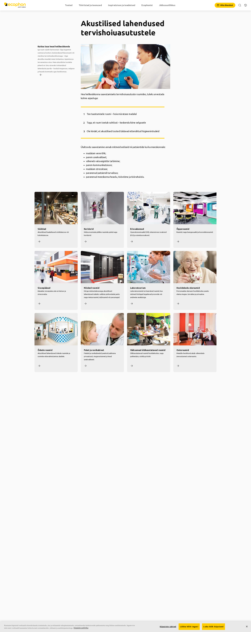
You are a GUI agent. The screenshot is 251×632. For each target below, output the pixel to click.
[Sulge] (247, 626)
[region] (125, 627)
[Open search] (239, 5)
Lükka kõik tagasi (189, 626)
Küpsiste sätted (168, 626)
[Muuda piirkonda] (245, 5)
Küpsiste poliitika (81, 628)
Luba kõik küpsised (213, 626)
